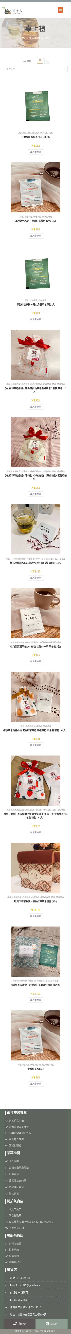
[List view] (47, 61)
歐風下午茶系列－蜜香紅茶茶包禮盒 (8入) (35, 901)
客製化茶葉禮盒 (13, 384)
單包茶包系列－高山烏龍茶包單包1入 (36, 304)
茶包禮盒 (61, 384)
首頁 (24, 38)
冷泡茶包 (22, 133)
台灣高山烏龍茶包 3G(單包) (35, 137)
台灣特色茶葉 (41, 559)
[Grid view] (40, 61)
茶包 (51, 133)
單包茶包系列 (33, 133)
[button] (60, 10)
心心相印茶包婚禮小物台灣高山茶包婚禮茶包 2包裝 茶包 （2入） (35, 390)
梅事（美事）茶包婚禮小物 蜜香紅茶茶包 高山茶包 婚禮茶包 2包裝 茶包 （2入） (36, 816)
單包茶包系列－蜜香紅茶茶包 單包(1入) (35, 221)
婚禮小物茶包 (36, 384)
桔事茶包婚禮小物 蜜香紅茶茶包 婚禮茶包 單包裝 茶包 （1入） (35, 730)
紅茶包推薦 (47, 217)
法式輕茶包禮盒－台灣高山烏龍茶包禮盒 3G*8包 (35, 985)
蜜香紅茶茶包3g (35, 1069)
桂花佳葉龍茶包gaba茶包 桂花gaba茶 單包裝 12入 (35, 563)
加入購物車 (35, 152)
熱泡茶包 (44, 133)
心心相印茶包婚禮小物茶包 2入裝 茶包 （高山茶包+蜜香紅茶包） (35, 477)
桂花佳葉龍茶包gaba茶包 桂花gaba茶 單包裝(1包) (35, 646)
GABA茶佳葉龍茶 (18, 559)
